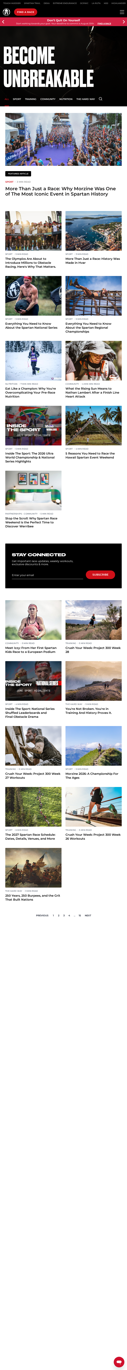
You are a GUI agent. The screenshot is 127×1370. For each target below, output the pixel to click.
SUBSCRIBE (100, 574)
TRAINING (30, 99)
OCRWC (84, 3)
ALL (7, 99)
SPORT (17, 99)
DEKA (47, 3)
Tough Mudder (12, 3)
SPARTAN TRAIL (32, 3)
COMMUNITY (47, 99)
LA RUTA (96, 3)
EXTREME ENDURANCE (65, 3)
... (74, 915)
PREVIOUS (42, 915)
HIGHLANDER (118, 3)
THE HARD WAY (85, 99)
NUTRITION (65, 99)
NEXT (88, 915)
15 (80, 915)
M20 (106, 3)
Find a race (25, 12)
